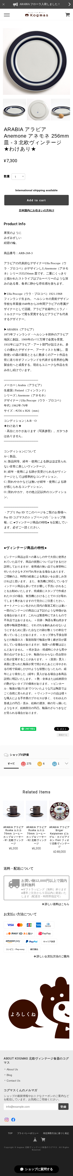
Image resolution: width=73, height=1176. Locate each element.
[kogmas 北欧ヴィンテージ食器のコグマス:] (36, 1008)
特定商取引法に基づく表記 (56, 1133)
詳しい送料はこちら (57, 904)
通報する (63, 735)
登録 (63, 1106)
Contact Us (13, 1080)
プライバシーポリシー (28, 1133)
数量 (7, 176)
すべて (11, 763)
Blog (9, 1075)
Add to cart (36, 200)
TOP (10, 1133)
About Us (12, 1069)
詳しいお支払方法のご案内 (53, 956)
